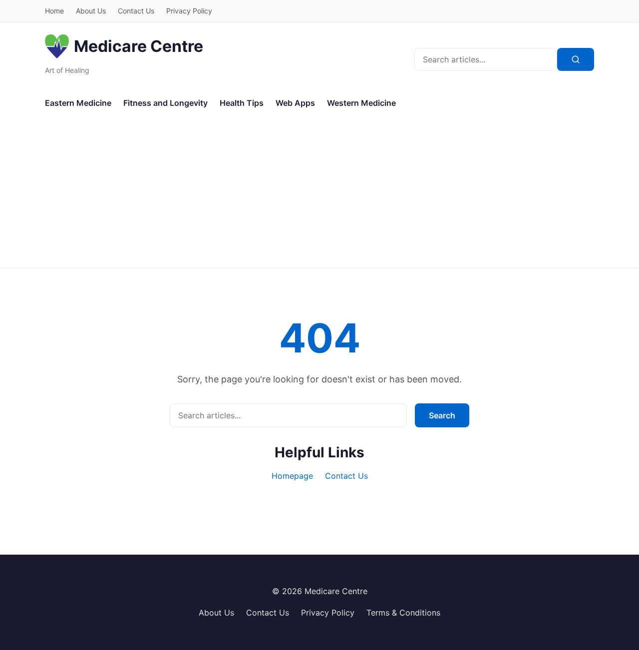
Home (54, 10)
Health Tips (242, 103)
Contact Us (136, 10)
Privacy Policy (189, 10)
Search (442, 415)
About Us (91, 10)
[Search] (575, 59)
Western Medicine (361, 103)
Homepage (292, 476)
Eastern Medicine (78, 103)
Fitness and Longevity (165, 103)
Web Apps (295, 103)
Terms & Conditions (403, 613)
